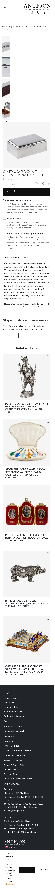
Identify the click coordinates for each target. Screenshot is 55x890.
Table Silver (42, 26)
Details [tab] (28, 257)
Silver (32, 26)
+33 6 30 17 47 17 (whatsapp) (23, 807)
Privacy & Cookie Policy (14, 765)
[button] (6, 121)
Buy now (13, 26)
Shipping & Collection (14, 711)
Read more (10, 884)
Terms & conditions (13, 760)
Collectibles (23, 26)
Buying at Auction (12, 698)
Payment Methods (12, 707)
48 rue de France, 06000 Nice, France (25, 803)
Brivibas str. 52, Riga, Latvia (21, 828)
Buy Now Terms (11, 774)
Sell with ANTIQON (13, 726)
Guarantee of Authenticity (20, 200)
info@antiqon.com (16, 810)
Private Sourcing (11, 745)
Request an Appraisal (14, 731)
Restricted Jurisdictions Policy (18, 778)
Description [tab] (12, 257)
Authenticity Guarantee (15, 716)
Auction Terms (11, 769)
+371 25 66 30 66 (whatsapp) (22, 832)
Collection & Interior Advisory (17, 750)
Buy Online (9, 702)
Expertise (8, 741)
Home (4, 26)
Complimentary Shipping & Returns (25, 233)
